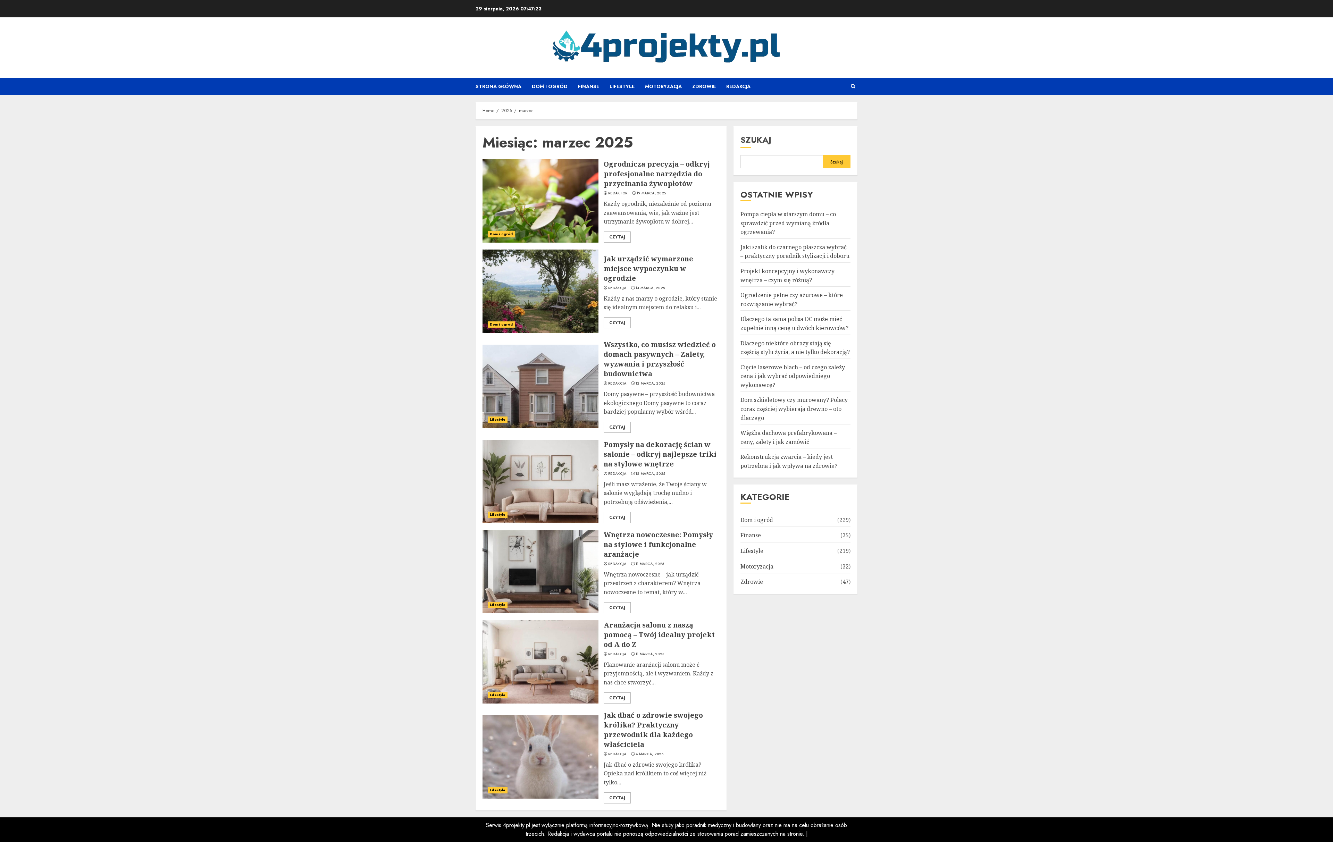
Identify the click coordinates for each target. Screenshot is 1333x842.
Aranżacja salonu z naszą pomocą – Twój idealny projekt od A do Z (659, 634)
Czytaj (617, 237)
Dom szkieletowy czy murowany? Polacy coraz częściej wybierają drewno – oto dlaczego (794, 408)
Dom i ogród (550, 86)
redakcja (617, 288)
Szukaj (755, 140)
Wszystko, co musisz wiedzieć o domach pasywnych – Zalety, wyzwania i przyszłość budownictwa (660, 359)
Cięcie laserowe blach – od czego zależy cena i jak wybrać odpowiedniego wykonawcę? (792, 376)
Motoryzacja (663, 86)
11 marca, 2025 (650, 564)
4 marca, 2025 (649, 754)
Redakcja (738, 86)
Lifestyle (622, 86)
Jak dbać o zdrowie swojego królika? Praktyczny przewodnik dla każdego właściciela (653, 729)
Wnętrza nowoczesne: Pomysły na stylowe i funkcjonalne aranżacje (658, 544)
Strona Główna (498, 86)
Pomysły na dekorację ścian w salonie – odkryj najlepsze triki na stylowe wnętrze (660, 454)
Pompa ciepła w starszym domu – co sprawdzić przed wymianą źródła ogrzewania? (788, 223)
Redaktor (617, 193)
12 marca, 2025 (650, 383)
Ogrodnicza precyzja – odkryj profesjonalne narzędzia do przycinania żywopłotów (657, 173)
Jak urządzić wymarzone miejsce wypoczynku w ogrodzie (648, 268)
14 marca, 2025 (650, 288)
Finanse (588, 86)
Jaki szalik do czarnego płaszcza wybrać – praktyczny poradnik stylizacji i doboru (794, 251)
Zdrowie (704, 86)
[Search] (853, 86)
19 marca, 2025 (651, 193)
